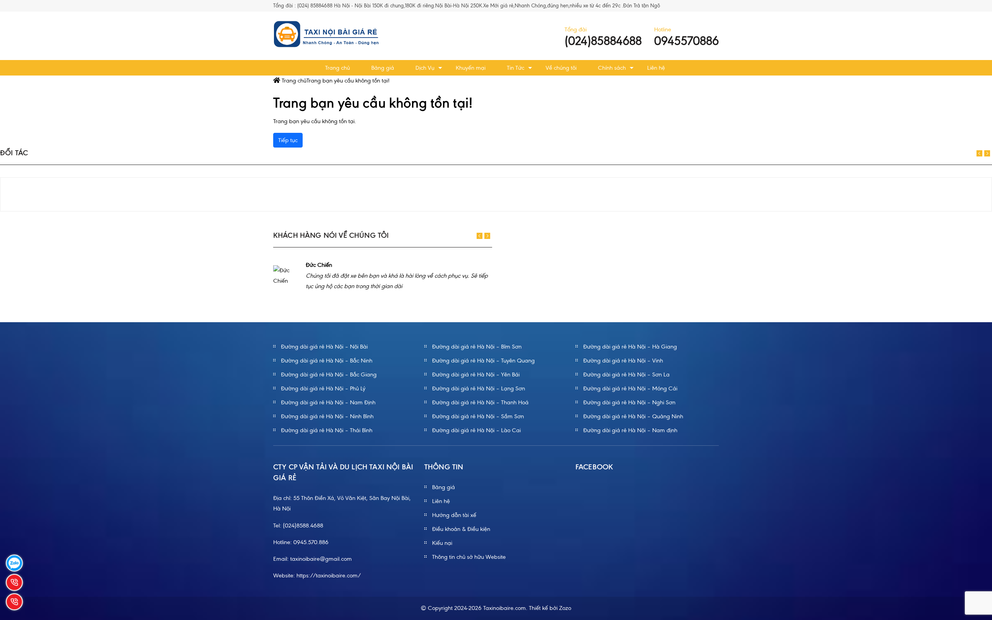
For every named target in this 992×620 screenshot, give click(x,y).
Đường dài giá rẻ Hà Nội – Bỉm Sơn (477, 346)
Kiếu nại (442, 542)
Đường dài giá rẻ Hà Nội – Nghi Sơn (629, 402)
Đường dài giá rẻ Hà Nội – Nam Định (328, 402)
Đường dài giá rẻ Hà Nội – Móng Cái (630, 388)
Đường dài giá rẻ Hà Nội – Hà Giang (630, 346)
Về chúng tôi (561, 67)
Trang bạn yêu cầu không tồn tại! (348, 80)
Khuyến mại (471, 67)
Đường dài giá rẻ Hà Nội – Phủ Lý (323, 388)
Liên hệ (656, 67)
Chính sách (612, 67)
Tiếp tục (288, 140)
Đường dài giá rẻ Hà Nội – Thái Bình (326, 430)
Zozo (565, 608)
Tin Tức (515, 67)
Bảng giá (382, 67)
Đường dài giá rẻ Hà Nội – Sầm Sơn (478, 416)
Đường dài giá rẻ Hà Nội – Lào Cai (476, 430)
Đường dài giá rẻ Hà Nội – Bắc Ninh (326, 360)
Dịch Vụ (424, 67)
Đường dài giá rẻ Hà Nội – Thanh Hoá (480, 402)
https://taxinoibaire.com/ (328, 575)
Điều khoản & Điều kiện (461, 529)
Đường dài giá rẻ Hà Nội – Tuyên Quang (483, 360)
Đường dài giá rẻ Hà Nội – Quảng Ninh (633, 416)
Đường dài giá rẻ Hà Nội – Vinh (623, 360)
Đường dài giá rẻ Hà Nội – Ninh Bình (327, 416)
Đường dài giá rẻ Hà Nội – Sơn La (626, 374)
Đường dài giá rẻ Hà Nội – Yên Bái (476, 374)
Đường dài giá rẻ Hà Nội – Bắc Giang (329, 374)
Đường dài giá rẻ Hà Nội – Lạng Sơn (478, 388)
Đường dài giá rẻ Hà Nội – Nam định (630, 430)
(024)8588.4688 (303, 525)
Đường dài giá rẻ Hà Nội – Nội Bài (324, 346)
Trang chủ (337, 67)
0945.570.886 (311, 542)
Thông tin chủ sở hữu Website (469, 556)
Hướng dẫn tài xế (454, 515)
